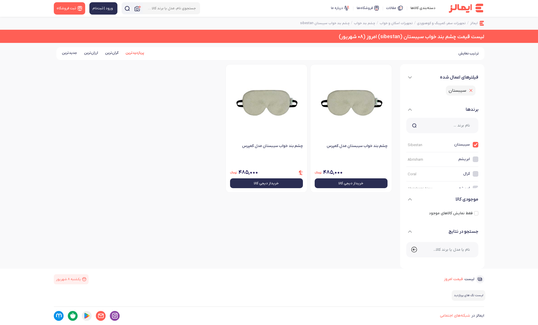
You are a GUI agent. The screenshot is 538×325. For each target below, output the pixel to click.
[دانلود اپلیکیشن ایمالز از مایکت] (59, 316)
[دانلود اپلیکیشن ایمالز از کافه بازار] (73, 316)
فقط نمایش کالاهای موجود (451, 213)
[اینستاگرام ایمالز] (115, 316)
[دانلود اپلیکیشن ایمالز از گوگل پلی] (87, 316)
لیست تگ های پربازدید (468, 295)
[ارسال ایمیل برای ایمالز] (101, 316)
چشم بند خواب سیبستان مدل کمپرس (357, 146)
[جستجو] (127, 8)
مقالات (391, 8)
